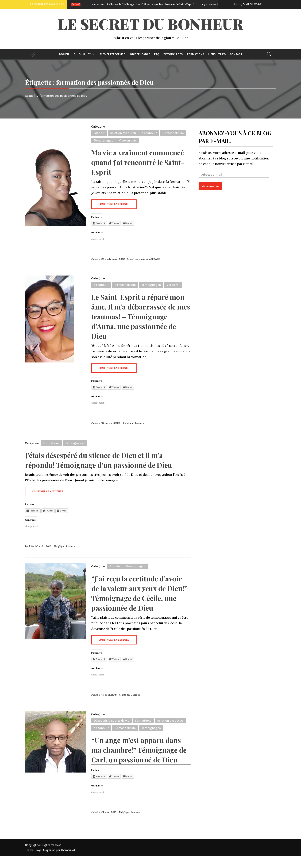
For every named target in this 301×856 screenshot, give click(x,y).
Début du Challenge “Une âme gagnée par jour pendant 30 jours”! (204, 4)
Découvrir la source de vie (111, 721)
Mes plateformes (112, 54)
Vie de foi (173, 285)
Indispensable (140, 54)
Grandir (99, 133)
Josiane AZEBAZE (149, 259)
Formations (195, 54)
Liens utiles (217, 54)
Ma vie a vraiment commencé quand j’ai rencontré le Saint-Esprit (137, 162)
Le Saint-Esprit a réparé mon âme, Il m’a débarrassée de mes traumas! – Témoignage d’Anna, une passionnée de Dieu (140, 316)
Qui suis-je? (82, 54)
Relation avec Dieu (123, 133)
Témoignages (173, 54)
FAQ (156, 54)
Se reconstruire (173, 133)
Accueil (64, 54)
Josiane (139, 423)
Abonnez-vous (210, 186)
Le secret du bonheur (150, 23)
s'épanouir (149, 133)
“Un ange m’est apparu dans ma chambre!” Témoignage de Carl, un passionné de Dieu (139, 749)
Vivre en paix (128, 140)
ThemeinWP (68, 850)
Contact (236, 54)
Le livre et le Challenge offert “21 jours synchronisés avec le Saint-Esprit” (96, 4)
